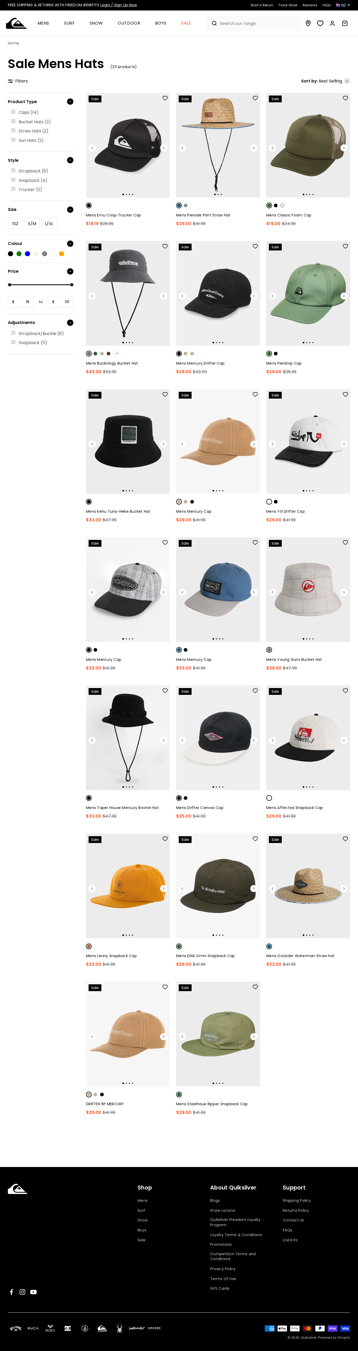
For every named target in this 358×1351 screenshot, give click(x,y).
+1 (117, 353)
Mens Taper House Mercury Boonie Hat (122, 807)
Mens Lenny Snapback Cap (111, 955)
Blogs (215, 1200)
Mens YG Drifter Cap (285, 511)
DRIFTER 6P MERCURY (105, 1104)
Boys (161, 23)
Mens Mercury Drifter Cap (200, 363)
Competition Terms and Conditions (233, 1257)
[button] (45, 23)
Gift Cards (220, 1288)
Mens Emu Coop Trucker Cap (113, 215)
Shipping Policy (297, 1200)
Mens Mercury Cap (193, 511)
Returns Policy (296, 1210)
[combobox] (259, 23)
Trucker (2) (30, 190)
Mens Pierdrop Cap (284, 363)
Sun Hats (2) (31, 140)
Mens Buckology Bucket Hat (112, 363)
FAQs (287, 1230)
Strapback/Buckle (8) (41, 334)
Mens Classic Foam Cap (288, 215)
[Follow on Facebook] (11, 1292)
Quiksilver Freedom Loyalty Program (235, 1222)
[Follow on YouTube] (33, 1292)
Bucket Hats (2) (35, 122)
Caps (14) (29, 112)
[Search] (212, 23)
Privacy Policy (223, 1268)
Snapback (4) (33, 180)
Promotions (221, 1244)
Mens (43, 23)
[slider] (9, 285)
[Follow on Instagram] (22, 1292)
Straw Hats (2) (33, 131)
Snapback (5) (33, 343)
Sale (186, 23)
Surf (69, 23)
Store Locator (223, 1210)
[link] (40, 112)
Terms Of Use (223, 1278)
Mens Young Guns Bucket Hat (294, 659)
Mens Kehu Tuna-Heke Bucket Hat (118, 511)
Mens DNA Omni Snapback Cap (205, 955)
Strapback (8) (33, 171)
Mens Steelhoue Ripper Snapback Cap (212, 1104)
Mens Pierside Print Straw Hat (203, 215)
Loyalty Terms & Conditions (236, 1234)
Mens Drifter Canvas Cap (200, 807)
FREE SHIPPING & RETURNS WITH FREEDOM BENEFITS (72, 5)
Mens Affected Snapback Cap (294, 807)
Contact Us (293, 1220)
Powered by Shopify (334, 1337)
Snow (96, 23)
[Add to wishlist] (165, 98)
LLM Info (290, 1240)
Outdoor (129, 23)
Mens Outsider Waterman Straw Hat (300, 955)
